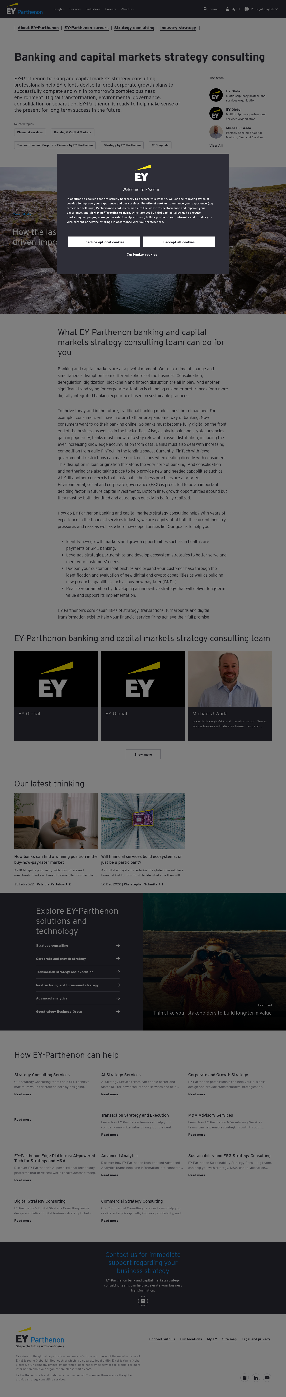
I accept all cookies (179, 241)
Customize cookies (142, 254)
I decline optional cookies (104, 241)
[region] (143, 214)
